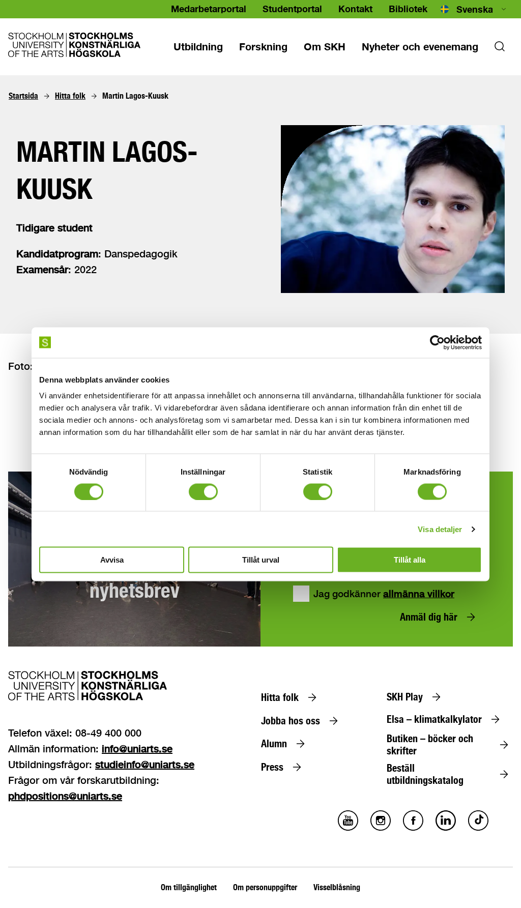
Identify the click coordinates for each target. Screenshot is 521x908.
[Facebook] (413, 828)
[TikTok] (478, 828)
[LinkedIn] (446, 828)
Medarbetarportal (208, 8)
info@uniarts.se (137, 748)
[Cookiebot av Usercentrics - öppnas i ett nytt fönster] (437, 342)
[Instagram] (380, 828)
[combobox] (474, 9)
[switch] (203, 491)
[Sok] (500, 49)
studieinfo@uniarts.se (144, 764)
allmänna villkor (418, 593)
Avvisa (112, 559)
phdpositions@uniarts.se (65, 796)
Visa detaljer (440, 528)
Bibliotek (408, 8)
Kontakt (355, 8)
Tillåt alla (409, 559)
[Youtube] (348, 828)
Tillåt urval (260, 559)
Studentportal (292, 8)
